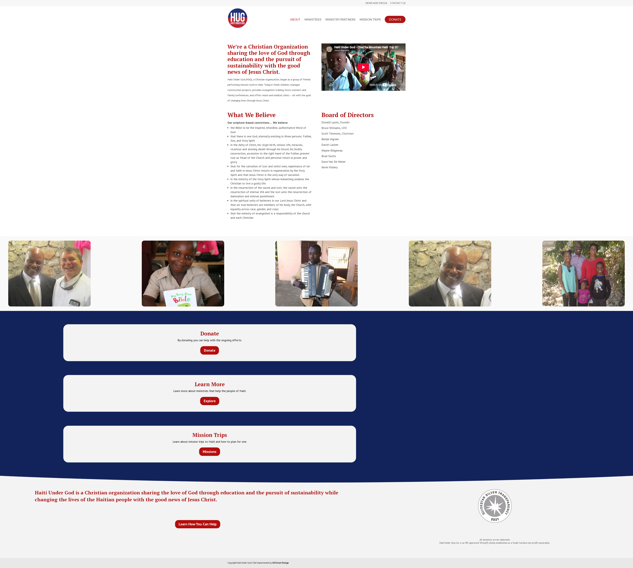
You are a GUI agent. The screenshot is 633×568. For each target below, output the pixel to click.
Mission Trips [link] (370, 19)
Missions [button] (209, 451)
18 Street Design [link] (280, 562)
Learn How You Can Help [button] (198, 524)
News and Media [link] (376, 3)
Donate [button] (209, 350)
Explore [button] (210, 401)
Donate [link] (395, 19)
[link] (237, 18)
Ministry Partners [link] (340, 19)
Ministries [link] (312, 19)
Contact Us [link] (398, 3)
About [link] (295, 19)
